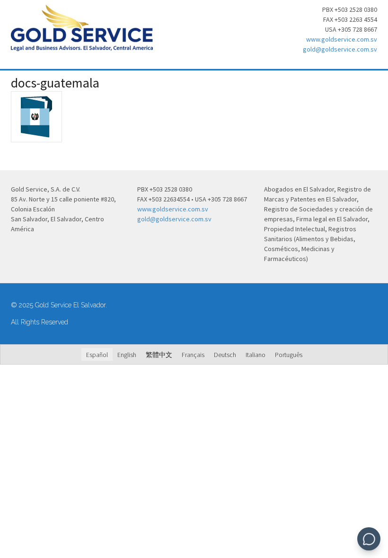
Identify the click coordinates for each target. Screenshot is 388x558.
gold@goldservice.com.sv (340, 49)
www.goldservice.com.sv (341, 39)
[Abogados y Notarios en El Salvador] (82, 46)
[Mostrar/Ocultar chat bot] (368, 538)
